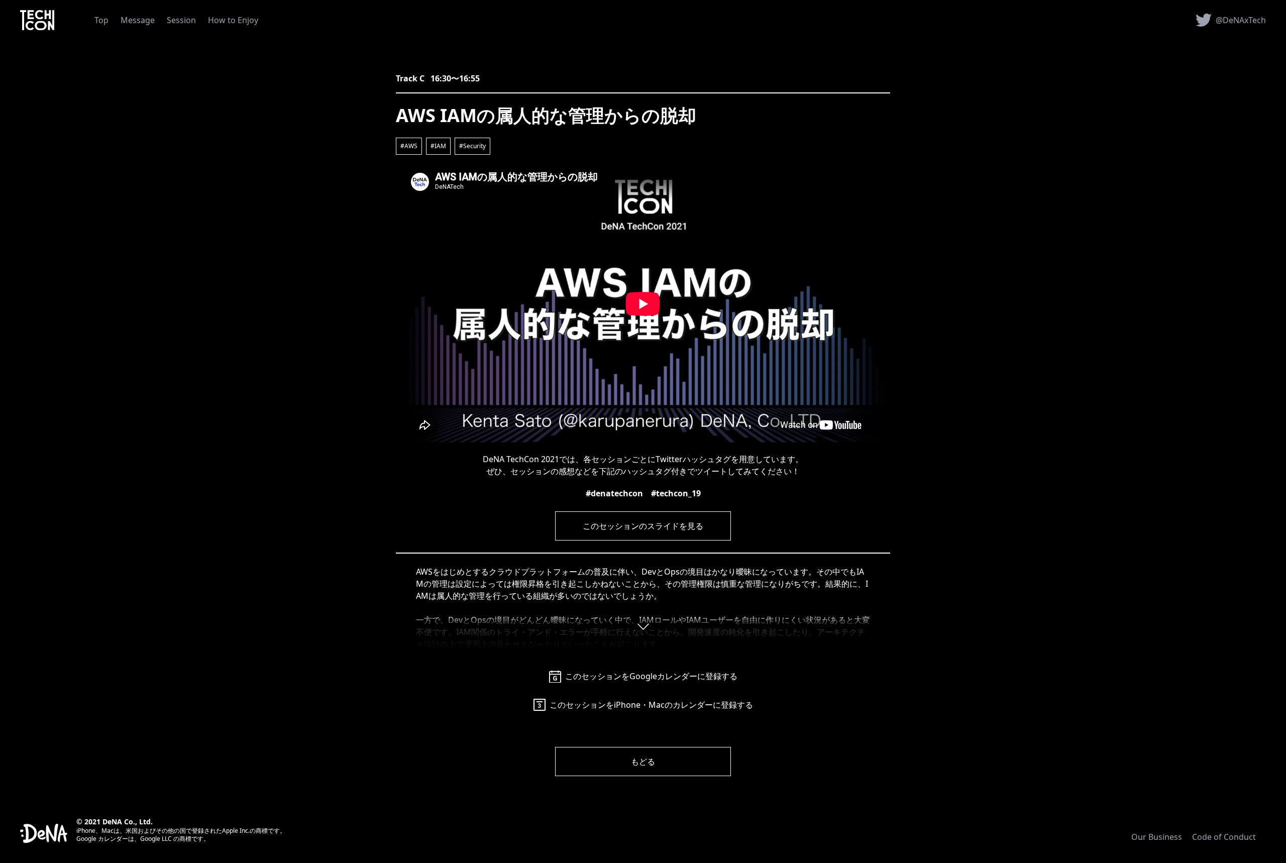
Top (101, 20)
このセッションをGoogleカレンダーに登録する (651, 676)
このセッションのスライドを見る (643, 525)
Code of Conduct (1224, 836)
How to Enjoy (233, 20)
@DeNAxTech (1241, 20)
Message (138, 20)
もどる (643, 761)
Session (181, 20)
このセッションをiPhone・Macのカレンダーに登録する (651, 704)
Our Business (1156, 836)
